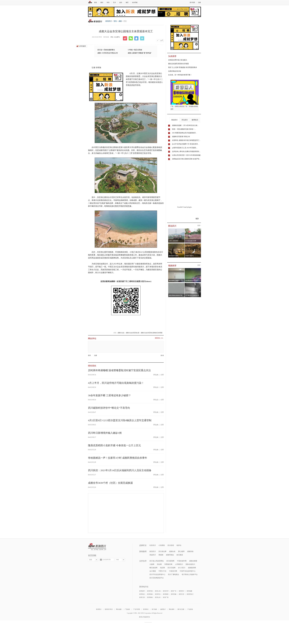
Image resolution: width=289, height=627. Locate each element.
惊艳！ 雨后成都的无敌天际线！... (184, 129)
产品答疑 (190, 609)
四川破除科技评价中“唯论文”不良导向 (109, 407)
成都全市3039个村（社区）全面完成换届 (110, 482)
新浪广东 (173, 591)
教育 (127, 2)
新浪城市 (142, 591)
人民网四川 (179, 564)
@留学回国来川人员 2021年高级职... (184, 148)
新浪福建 (189, 591)
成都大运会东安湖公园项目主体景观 (151, 333)
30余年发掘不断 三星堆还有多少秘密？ (109, 395)
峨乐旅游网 (153, 568)
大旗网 (151, 564)
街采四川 (152, 545)
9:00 (117, 559)
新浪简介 (99, 609)
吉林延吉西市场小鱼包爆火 (177, 60)
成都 (120, 21)
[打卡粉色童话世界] (193, 229)
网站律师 (171, 609)
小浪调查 (161, 545)
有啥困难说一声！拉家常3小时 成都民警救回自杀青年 (117, 457)
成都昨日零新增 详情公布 (181, 136)
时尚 (108, 2)
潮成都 (160, 555)
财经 (101, 2)
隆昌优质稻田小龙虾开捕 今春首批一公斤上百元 (114, 445)
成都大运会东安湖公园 (132, 333)
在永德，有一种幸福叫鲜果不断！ (180, 75)
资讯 (95, 2)
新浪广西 (165, 597)
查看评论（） (159, 338)
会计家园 (152, 571)
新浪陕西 (165, 594)
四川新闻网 (170, 561)
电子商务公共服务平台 (190, 574)
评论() (155, 375)
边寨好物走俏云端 (174, 71)
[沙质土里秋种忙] (176, 229)
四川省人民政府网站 (156, 561)
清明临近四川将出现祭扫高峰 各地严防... (186, 159)
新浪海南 (150, 597)
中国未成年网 (181, 561)
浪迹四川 (152, 555)
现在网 (159, 564)
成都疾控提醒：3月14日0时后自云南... (185, 125)
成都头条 (172, 551)
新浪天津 (165, 591)
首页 (90, 559)
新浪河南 (150, 591)
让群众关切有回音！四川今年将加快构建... (187, 155)
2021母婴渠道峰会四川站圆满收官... (184, 133)
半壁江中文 (162, 571)
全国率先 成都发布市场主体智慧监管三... (186, 140)
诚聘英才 (163, 609)
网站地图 (118, 609)
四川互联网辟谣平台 (156, 578)
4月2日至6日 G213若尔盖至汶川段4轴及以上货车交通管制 (119, 420)
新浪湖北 (142, 594)
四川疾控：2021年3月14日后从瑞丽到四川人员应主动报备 (119, 470)
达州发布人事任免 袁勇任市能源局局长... (186, 151)
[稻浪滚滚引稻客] (176, 244)
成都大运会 (121, 333)
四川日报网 (171, 568)
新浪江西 (142, 597)
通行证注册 (180, 609)
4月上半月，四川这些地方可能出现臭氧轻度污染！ (116, 382)
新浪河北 (158, 594)
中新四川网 (173, 571)
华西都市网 (168, 564)
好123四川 (181, 568)
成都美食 (190, 551)
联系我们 (146, 609)
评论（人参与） (116, 37)
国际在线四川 (190, 564)
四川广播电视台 (173, 574)
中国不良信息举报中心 (188, 571)
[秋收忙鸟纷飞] (193, 244)
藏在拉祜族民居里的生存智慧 (178, 64)
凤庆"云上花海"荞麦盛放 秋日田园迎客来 (182, 67)
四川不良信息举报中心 (157, 574)
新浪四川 (95, 21)
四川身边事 (162, 551)
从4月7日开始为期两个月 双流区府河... (185, 144)
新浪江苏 (181, 594)
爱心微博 (181, 551)
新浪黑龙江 (190, 594)
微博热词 (195, 120)
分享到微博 (82, 46)
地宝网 (162, 568)
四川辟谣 (171, 545)
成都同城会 (170, 555)
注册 (199, 2)
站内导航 (135, 2)
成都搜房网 (192, 568)
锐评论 (179, 545)
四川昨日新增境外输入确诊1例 (105, 432)
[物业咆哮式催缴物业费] (182, 269)
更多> (199, 225)
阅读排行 (174, 120)
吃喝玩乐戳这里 (179, 106)
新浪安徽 (173, 594)
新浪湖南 (150, 594)
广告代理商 (136, 609)
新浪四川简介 (109, 609)
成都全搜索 (193, 561)
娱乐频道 (180, 555)
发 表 (162, 355)
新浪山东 (158, 597)
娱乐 (120, 2)
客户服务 (154, 609)
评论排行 (185, 120)
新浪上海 (158, 591)
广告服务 (127, 609)
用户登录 (192, 2)
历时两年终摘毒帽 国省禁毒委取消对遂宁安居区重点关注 (119, 370)
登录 (89, 355)
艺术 (114, 2)
